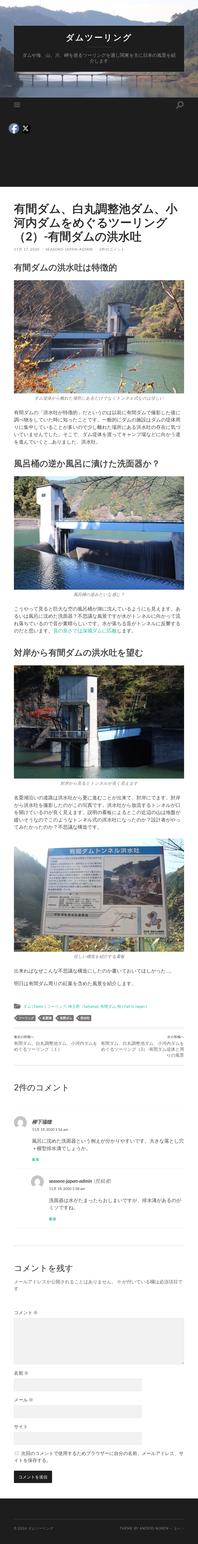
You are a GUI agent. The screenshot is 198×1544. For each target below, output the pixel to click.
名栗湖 (47, 1018)
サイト (21, 1426)
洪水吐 (85, 1018)
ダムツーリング (99, 37)
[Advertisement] (99, 151)
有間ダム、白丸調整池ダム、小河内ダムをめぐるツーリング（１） (55, 1043)
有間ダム (108, 1006)
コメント (26, 1312)
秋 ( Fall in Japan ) (132, 1006)
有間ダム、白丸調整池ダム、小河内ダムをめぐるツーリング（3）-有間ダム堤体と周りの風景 (142, 1046)
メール (23, 1399)
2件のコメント (112, 249)
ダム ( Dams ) (34, 1006)
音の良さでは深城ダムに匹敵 (85, 630)
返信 (35, 1159)
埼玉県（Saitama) (83, 1006)
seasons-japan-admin (69, 249)
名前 (21, 1373)
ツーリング (57, 1006)
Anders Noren (154, 1528)
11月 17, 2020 (26, 249)
